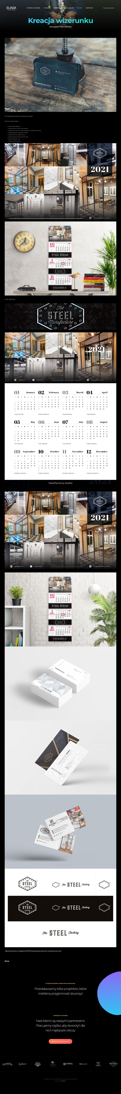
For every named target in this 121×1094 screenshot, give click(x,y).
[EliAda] (11, 8)
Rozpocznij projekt (108, 8)
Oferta (57, 8)
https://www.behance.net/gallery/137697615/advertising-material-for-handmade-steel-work (33, 951)
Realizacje (69, 8)
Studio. (47, 8)
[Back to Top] (115, 1088)
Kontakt (89, 8)
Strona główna (33, 8)
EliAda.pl (63, 1081)
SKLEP (79, 8)
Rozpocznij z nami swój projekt (60, 1041)
